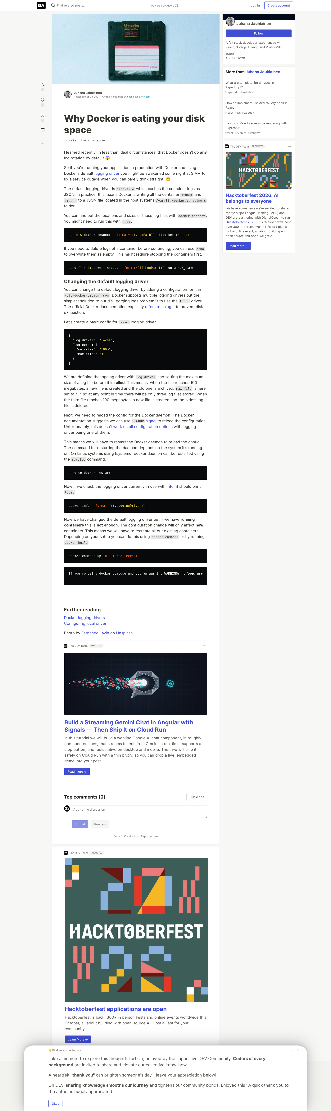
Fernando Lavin (95, 633)
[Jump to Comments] (42, 102)
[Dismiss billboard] (298, 1050)
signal (151, 421)
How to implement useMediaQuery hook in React (256, 107)
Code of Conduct (124, 836)
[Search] (53, 5)
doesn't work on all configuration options (136, 426)
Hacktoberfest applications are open (116, 1008)
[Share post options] (42, 144)
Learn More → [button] (78, 1039)
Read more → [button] (77, 771)
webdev (99, 140)
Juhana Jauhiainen (88, 93)
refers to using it (160, 306)
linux (85, 140)
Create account (278, 5)
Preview (100, 824)
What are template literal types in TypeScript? (249, 87)
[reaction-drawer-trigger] (43, 86)
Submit (80, 824)
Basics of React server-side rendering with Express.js (256, 127)
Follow (258, 33)
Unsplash (124, 633)
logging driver (106, 173)
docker (72, 140)
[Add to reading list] (42, 117)
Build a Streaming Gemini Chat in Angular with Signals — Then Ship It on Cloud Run (128, 726)
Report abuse (149, 836)
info (170, 486)
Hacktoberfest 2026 (240, 222)
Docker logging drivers (84, 617)
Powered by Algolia (163, 5)
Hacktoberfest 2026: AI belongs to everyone (252, 198)
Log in (255, 5)
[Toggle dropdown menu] (205, 646)
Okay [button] (55, 1103)
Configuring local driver (85, 623)
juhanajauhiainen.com (138, 96)
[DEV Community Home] (41, 5)
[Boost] (42, 130)
